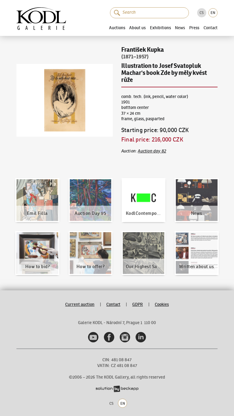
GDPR (137, 304)
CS (202, 12)
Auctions (117, 28)
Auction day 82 (152, 151)
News (180, 28)
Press (194, 28)
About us (137, 28)
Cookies (162, 304)
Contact (211, 28)
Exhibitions (160, 28)
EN (213, 12)
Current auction (79, 304)
